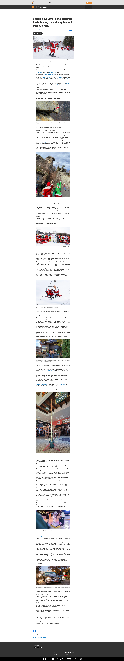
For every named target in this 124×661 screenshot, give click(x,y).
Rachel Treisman (38, 29)
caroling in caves (39, 72)
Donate (89, 2)
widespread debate (46, 77)
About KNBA (54, 645)
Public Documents (68, 650)
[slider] (37, 7)
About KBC (67, 654)
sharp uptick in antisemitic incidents (60, 604)
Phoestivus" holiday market (42, 384)
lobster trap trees (56, 71)
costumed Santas (58, 77)
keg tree (67, 83)
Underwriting (55, 654)
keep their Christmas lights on (49, 74)
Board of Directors (81, 645)
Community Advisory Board (69, 645)
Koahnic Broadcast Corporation (70, 652)
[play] (33, 7)
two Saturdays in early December (44, 142)
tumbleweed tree (45, 86)
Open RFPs (80, 650)
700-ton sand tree (58, 86)
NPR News (34, 15)
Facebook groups (61, 384)
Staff (53, 650)
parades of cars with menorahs (47, 536)
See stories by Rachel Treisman (39, 637)
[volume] (36, 7)
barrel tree (57, 84)
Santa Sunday (65, 256)
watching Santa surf (53, 72)
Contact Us (54, 652)
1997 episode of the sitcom (49, 370)
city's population (48, 592)
